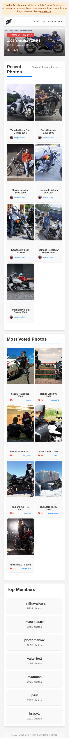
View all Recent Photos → (47, 67)
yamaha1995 (53, 513)
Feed (36, 21)
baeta (28, 400)
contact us (45, 11)
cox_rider (27, 455)
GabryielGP (54, 400)
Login (43, 21)
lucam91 (27, 513)
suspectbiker (19, 138)
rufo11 (56, 455)
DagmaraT (26, 568)
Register (52, 21)
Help (60, 21)
